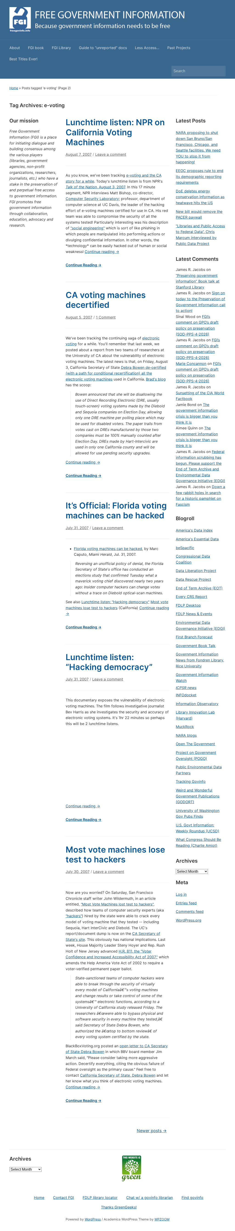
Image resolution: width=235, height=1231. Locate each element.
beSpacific (185, 547)
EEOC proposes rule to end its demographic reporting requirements (199, 176)
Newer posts (152, 1130)
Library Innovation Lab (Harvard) (195, 715)
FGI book (36, 47)
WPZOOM (161, 1219)
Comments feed (190, 911)
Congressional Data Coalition (193, 559)
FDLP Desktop (188, 605)
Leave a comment (110, 154)
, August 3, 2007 (95, 187)
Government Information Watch (197, 677)
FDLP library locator (100, 1197)
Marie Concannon (191, 363)
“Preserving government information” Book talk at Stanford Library (197, 281)
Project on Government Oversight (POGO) (196, 755)
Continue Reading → (83, 265)
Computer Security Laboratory (92, 198)
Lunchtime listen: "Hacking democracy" (115, 602)
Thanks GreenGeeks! (119, 1207)
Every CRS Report (191, 596)
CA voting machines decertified (106, 300)
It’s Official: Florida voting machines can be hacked (116, 510)
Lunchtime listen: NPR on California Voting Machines (115, 132)
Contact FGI (63, 1197)
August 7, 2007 (79, 154)
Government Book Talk (195, 645)
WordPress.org (188, 920)
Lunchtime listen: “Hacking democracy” (109, 662)
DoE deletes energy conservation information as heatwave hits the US (200, 197)
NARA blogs (186, 735)
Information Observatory (197, 703)
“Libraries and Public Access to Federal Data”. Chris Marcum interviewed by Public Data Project (200, 235)
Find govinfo (192, 1197)
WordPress (93, 1219)
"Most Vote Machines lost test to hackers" (117, 904)
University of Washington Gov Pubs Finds (197, 813)
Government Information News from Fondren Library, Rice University (200, 660)
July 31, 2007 (77, 527)
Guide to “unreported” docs (103, 47)
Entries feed (186, 903)
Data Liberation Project (196, 570)
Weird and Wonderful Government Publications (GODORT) (197, 796)
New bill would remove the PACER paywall (199, 214)
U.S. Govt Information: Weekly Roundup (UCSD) (197, 828)
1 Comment (106, 319)
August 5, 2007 (79, 317)
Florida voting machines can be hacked (108, 548)
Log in (181, 894)
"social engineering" (87, 228)
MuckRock (185, 726)
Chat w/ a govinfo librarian (149, 1197)
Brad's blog (156, 379)
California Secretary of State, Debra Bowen (117, 1075)
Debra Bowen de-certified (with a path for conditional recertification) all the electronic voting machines (116, 373)
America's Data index (194, 530)
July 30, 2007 (78, 871)
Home (13, 88)
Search (219, 71)
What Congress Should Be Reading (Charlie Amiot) (198, 842)
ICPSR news (186, 687)
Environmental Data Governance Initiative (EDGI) (200, 625)
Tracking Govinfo (191, 781)
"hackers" (74, 916)
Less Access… (147, 47)
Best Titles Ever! (23, 59)
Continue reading (102, 251)
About (14, 47)
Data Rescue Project (193, 579)
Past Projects (178, 47)
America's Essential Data (197, 539)
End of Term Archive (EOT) (199, 588)
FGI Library (61, 47)
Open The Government (195, 744)
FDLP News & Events (194, 613)
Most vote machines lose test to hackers (115, 854)
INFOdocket (186, 695)
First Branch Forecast (194, 637)
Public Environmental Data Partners (199, 770)
